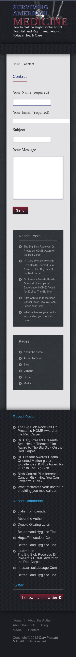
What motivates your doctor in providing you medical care (40, 316)
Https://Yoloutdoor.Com (35, 538)
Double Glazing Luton (34, 524)
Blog (26, 364)
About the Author (33, 352)
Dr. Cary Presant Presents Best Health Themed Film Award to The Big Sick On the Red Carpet (40, 445)
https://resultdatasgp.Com (37, 568)
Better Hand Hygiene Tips (37, 532)
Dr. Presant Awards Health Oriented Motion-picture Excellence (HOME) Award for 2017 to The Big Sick (40, 462)
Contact (20, 76)
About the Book (33, 358)
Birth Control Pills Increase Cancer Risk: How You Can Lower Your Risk (40, 302)
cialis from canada (31, 511)
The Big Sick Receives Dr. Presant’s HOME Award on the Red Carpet (39, 250)
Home (16, 63)
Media (27, 383)
